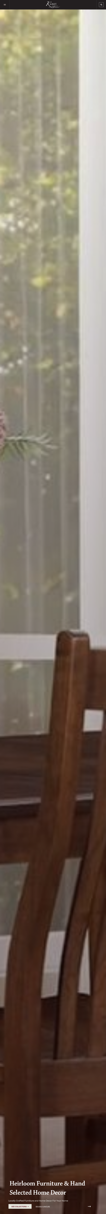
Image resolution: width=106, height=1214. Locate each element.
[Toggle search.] (101, 4)
